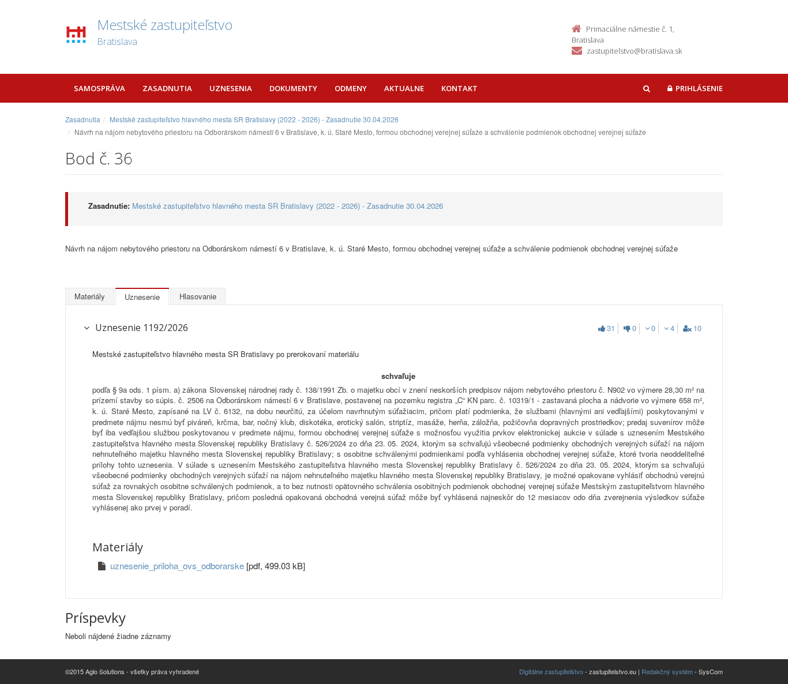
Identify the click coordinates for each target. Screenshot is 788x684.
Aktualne (404, 88)
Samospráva (99, 88)
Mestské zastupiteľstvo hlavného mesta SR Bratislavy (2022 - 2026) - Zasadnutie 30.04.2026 (254, 119)
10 (697, 328)
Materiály (89, 296)
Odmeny (351, 88)
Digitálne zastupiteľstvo (551, 671)
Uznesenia (230, 88)
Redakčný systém (667, 671)
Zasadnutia (167, 88)
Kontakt (459, 88)
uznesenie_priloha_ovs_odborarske (178, 565)
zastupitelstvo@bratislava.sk (634, 51)
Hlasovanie (197, 296)
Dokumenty (293, 88)
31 (611, 328)
